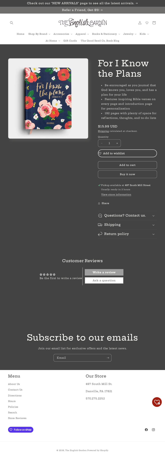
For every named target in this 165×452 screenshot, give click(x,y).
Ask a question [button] (104, 280)
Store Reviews (17, 418)
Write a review (104, 272)
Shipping (103, 131)
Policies (13, 406)
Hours (12, 401)
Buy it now (127, 174)
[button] (11, 22)
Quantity (103, 137)
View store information (116, 194)
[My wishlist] (146, 22)
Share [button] (105, 203)
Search (12, 412)
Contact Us (15, 389)
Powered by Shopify (97, 450)
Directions (15, 395)
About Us (14, 384)
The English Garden (76, 450)
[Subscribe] (107, 358)
